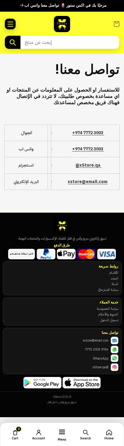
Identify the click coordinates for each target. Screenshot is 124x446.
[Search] (12, 42)
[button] (10, 24)
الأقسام (113, 272)
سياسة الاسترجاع (108, 289)
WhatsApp (101, 358)
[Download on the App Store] (82, 382)
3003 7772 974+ (88, 133)
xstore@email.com (87, 182)
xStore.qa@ (88, 165)
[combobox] (69, 42)
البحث (114, 278)
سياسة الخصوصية (107, 308)
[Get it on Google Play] (42, 382)
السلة (115, 284)
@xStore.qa (100, 367)
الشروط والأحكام (108, 314)
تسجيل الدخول (109, 320)
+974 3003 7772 (97, 349)
